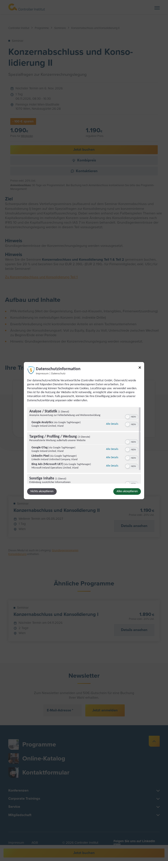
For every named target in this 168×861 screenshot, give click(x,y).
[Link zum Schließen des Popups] (140, 368)
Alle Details (112, 424)
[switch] (131, 416)
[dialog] (84, 430)
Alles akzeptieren (127, 491)
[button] (128, 417)
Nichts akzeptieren (41, 491)
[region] (84, 445)
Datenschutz (58, 373)
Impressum (42, 373)
